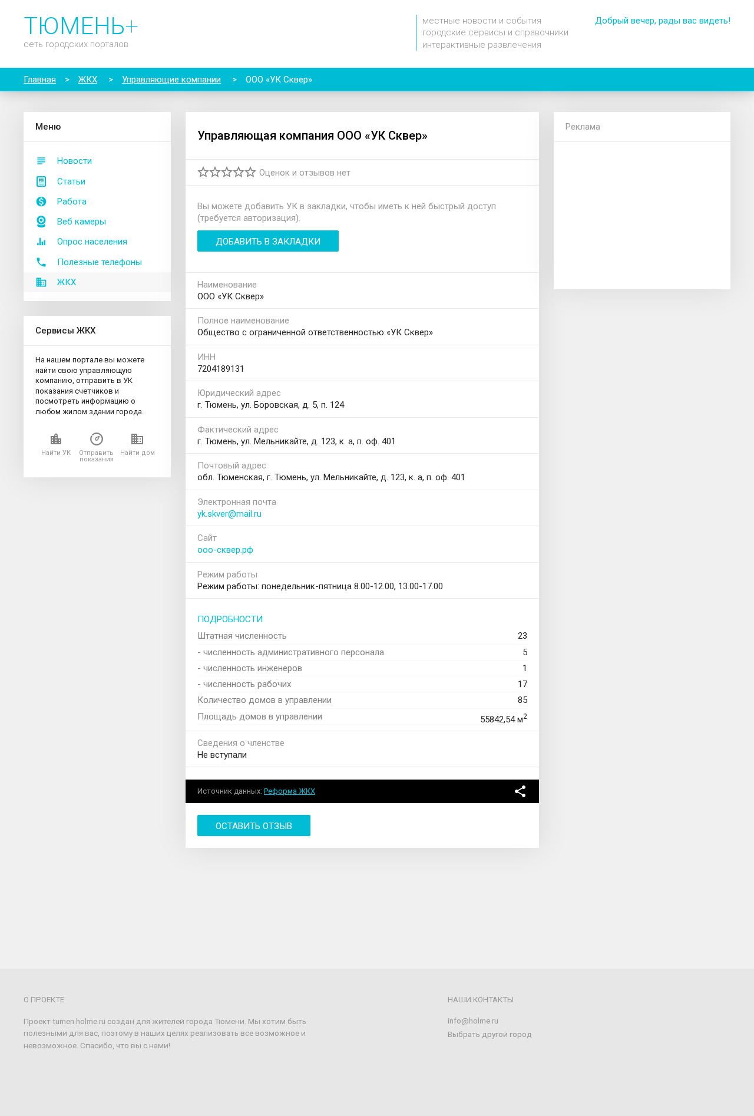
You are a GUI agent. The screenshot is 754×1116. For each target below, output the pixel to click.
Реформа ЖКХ (289, 791)
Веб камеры (81, 221)
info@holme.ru (473, 1020)
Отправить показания (96, 456)
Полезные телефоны (99, 262)
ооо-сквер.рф (225, 549)
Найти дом (137, 453)
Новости (74, 161)
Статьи (71, 181)
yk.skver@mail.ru (229, 514)
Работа (72, 201)
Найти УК (56, 453)
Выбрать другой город (490, 1034)
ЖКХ (66, 282)
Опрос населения (92, 241)
